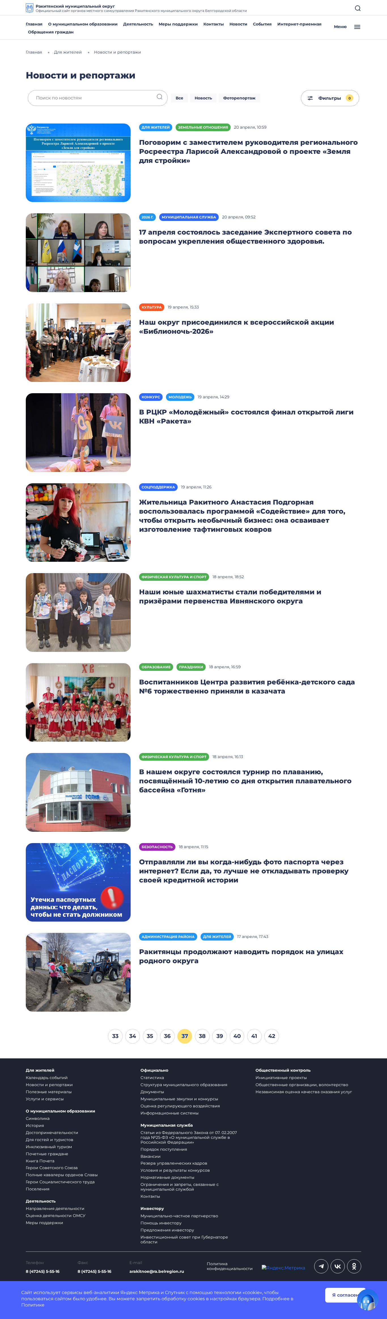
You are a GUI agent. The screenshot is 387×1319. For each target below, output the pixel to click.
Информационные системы (170, 1113)
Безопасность (157, 847)
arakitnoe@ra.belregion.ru (156, 1271)
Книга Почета (40, 1160)
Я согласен (345, 1295)
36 (167, 1036)
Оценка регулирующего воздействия (180, 1106)
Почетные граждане (47, 1153)
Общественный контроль (283, 1070)
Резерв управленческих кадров (174, 1163)
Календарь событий (47, 1077)
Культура (152, 307)
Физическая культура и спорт (174, 577)
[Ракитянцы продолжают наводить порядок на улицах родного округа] (78, 972)
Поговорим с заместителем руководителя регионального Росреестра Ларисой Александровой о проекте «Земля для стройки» (248, 151)
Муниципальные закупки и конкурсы (179, 1098)
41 (254, 1036)
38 (202, 1036)
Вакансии (151, 1156)
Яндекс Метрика (140, 1292)
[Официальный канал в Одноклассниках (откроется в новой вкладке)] (354, 1266)
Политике (32, 1305)
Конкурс (151, 397)
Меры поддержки (178, 24)
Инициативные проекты (281, 1077)
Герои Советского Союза (52, 1167)
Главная (34, 24)
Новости (238, 24)
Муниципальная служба (189, 217)
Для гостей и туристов (49, 1139)
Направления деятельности (55, 1208)
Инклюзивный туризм (49, 1146)
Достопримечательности (52, 1132)
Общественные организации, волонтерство (302, 1084)
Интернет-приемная (299, 24)
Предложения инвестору (167, 1230)
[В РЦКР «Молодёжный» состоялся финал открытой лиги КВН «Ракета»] (78, 432)
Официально (154, 1070)
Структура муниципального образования (184, 1084)
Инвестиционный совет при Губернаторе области (184, 1239)
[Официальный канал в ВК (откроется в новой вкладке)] (338, 1266)
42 (271, 1036)
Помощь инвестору (161, 1223)
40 (237, 1036)
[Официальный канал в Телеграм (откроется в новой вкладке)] (321, 1266)
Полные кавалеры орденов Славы (62, 1174)
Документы (152, 1091)
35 (150, 1036)
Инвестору (152, 1208)
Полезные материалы (49, 1091)
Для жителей (156, 127)
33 (115, 1036)
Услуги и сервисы (45, 1098)
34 (132, 1036)
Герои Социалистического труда (60, 1181)
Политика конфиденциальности (230, 1266)
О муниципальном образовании (83, 24)
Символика (38, 1118)
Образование (156, 667)
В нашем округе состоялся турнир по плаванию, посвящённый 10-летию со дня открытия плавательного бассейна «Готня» (245, 781)
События (262, 24)
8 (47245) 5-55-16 (42, 1271)
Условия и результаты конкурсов (175, 1170)
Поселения (37, 1189)
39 (219, 1036)
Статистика (152, 1077)
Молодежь (180, 397)
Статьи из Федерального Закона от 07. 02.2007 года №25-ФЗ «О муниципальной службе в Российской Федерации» (189, 1137)
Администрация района (168, 937)
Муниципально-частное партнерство (179, 1215)
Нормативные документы (167, 1177)
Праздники (191, 667)
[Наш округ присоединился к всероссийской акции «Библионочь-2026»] (78, 342)
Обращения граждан (51, 32)
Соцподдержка (158, 487)
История (35, 1125)
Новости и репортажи (49, 1084)
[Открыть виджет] (368, 1300)
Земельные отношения (203, 127)
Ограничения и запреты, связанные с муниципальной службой (180, 1187)
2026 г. (147, 217)
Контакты (213, 24)
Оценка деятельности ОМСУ (56, 1215)
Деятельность (138, 24)
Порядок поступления (164, 1149)
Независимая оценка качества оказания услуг (304, 1091)
